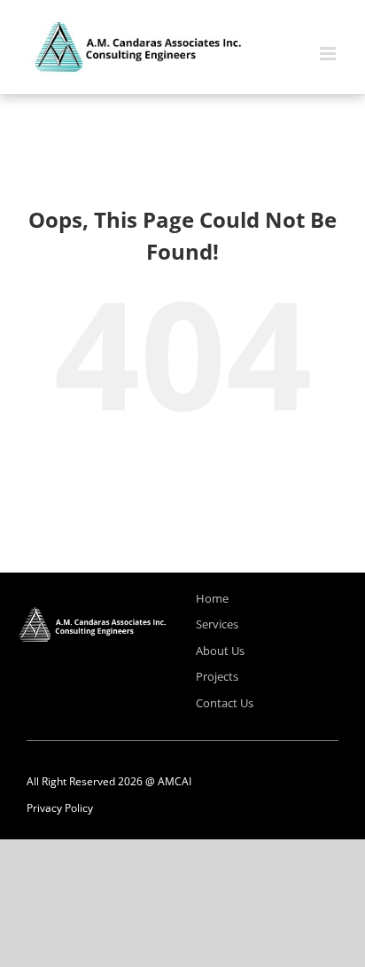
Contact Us (224, 703)
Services (217, 624)
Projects (217, 676)
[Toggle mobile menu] (329, 53)
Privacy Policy (60, 807)
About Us (220, 651)
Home (212, 598)
